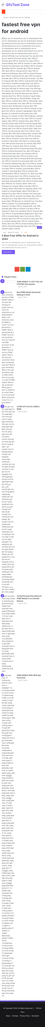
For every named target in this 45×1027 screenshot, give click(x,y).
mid (4, 232)
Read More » (8, 252)
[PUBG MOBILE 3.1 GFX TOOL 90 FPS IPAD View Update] (8, 284)
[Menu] (3, 5)
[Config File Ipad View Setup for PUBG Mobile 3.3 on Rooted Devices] (8, 633)
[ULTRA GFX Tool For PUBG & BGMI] (8, 499)
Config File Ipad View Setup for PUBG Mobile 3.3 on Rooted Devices (29, 598)
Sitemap (15, 1016)
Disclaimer (35, 1016)
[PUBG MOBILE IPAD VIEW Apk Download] (8, 835)
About (8, 1016)
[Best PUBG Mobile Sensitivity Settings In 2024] (8, 347)
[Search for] (42, 5)
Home (5, 17)
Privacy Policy (25, 1016)
